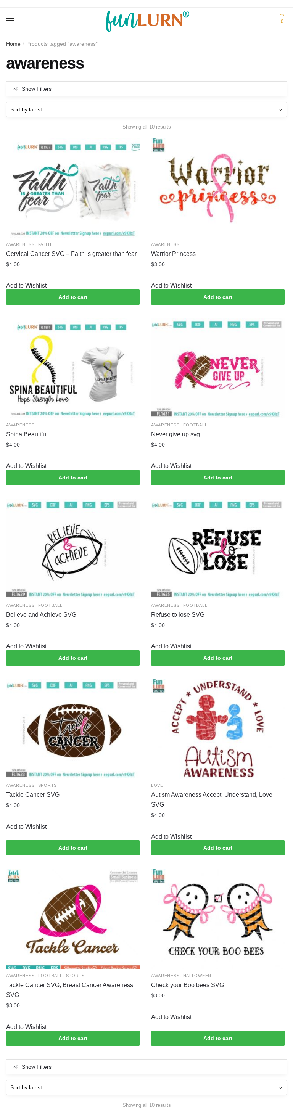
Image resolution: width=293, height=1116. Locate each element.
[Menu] (10, 21)
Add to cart (72, 297)
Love (157, 785)
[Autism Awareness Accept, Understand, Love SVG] (218, 729)
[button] (26, 286)
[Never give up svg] (218, 368)
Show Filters (37, 89)
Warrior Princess (173, 254)
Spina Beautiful (27, 434)
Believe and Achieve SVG (41, 614)
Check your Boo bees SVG (187, 985)
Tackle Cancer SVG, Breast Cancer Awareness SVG (69, 990)
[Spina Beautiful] (73, 368)
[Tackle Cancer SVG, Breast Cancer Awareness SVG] (73, 919)
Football (195, 425)
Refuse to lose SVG (177, 614)
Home (13, 44)
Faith (45, 244)
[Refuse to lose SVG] (218, 548)
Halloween (197, 975)
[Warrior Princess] (218, 188)
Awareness (20, 244)
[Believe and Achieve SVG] (73, 548)
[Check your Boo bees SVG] (218, 919)
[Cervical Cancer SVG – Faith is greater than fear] (73, 188)
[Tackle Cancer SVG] (73, 729)
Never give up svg (175, 434)
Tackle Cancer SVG (33, 794)
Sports (47, 785)
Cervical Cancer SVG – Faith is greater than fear (71, 254)
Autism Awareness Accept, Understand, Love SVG (211, 799)
